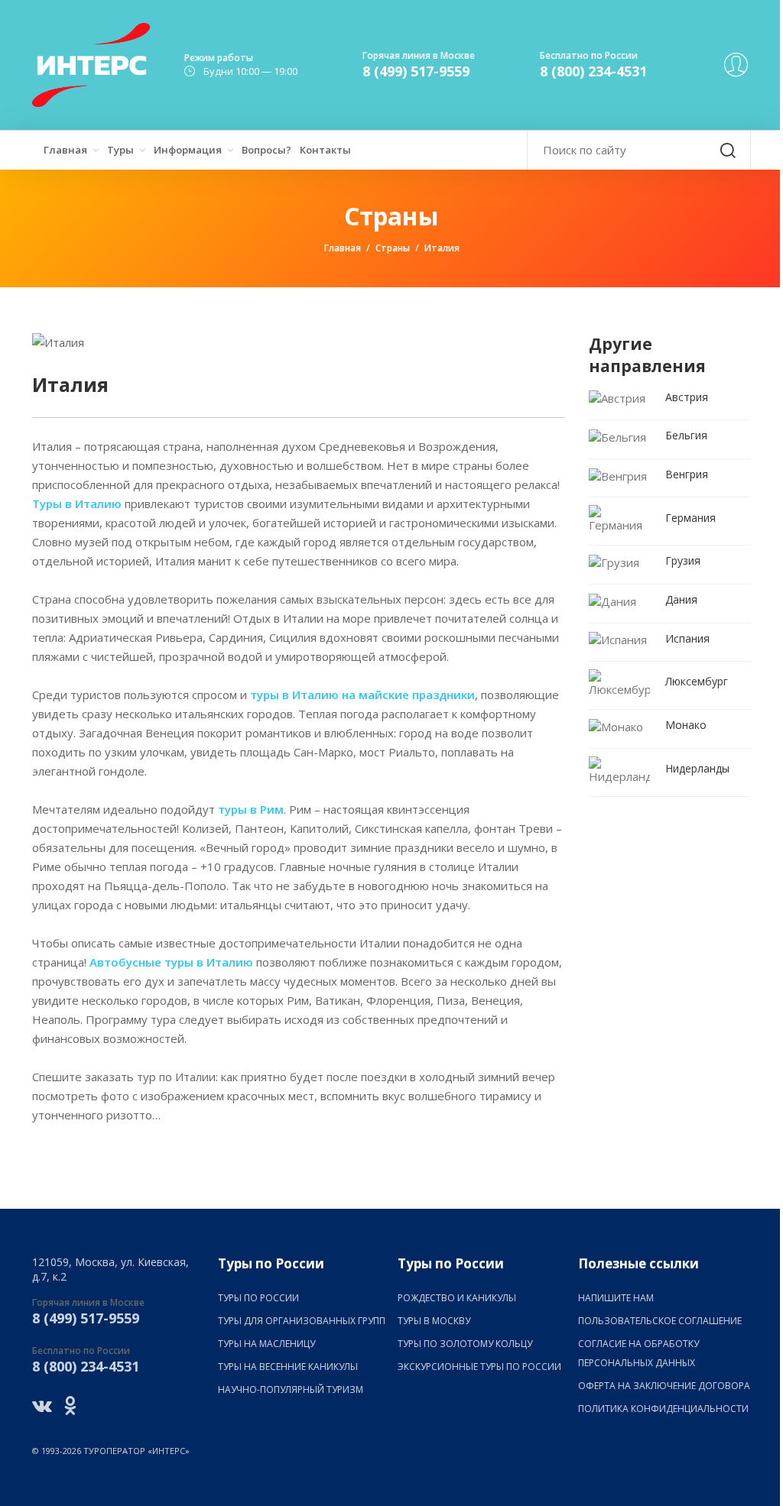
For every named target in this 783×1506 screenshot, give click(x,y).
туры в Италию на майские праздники (362, 694)
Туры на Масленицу (266, 1343)
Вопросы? (266, 150)
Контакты (325, 150)
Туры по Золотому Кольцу (465, 1343)
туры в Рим (251, 809)
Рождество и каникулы (457, 1297)
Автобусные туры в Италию (171, 962)
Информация (188, 150)
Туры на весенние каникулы (288, 1366)
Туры (120, 150)
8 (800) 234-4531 (593, 71)
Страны (392, 247)
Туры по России (258, 1297)
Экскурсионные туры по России (479, 1366)
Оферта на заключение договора (664, 1385)
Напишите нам (616, 1297)
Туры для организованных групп (301, 1320)
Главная (65, 150)
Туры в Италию (77, 503)
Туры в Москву (434, 1320)
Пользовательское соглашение (660, 1320)
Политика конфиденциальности (663, 1408)
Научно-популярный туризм (290, 1389)
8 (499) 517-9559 (415, 71)
